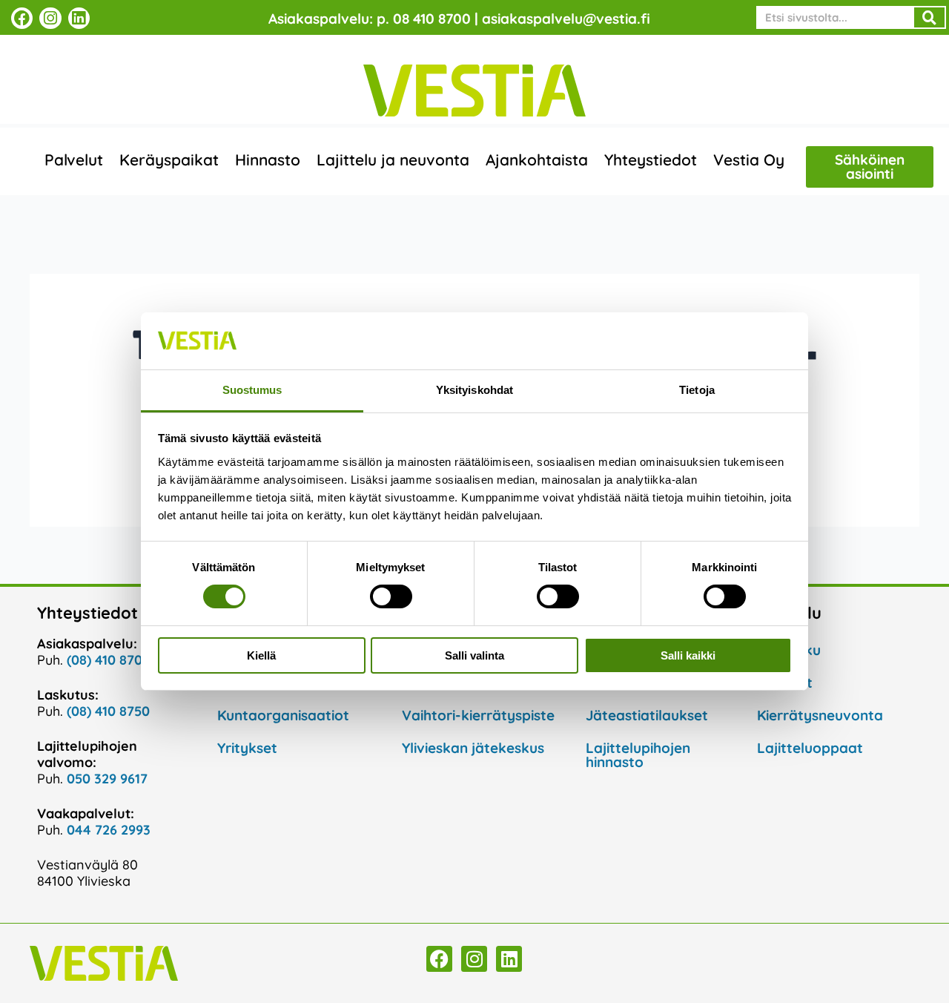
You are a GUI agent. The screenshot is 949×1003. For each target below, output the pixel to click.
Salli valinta (474, 655)
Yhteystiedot (650, 159)
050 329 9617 (107, 778)
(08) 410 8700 (109, 659)
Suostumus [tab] (252, 390)
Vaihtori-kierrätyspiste (478, 715)
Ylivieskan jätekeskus (473, 748)
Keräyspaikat (169, 159)
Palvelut (73, 159)
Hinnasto (267, 159)
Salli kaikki (688, 655)
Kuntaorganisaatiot (283, 715)
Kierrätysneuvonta (820, 715)
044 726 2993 (109, 829)
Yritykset (247, 748)
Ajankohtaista (537, 159)
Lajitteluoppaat (810, 748)
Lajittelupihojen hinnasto (638, 755)
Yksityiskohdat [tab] (474, 390)
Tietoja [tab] (697, 390)
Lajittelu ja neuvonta (393, 159)
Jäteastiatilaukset (647, 715)
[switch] (391, 596)
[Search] (929, 17)
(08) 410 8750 (108, 711)
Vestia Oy (748, 159)
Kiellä (261, 655)
